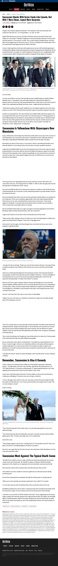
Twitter (6, 27)
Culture (17, 9)
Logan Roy (24, 506)
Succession (33, 506)
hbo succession (15, 506)
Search (47, 9)
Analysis (22, 9)
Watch (28, 9)
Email (9, 27)
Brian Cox (6, 506)
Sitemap (40, 550)
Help (27, 550)
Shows (33, 9)
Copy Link (12, 27)
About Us (31, 550)
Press (35, 550)
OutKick (29, 4)
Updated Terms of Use (7, 550)
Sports (11, 9)
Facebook (3, 27)
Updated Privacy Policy (19, 550)
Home (3, 14)
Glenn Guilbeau (6, 22)
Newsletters (40, 9)
